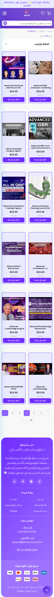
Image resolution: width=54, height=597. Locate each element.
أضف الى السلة (40, 99)
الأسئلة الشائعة (41, 505)
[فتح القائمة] (4, 13)
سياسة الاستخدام (40, 511)
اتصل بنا (13, 499)
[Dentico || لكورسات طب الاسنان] (27, 13)
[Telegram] (23, 481)
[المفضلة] (43, 13)
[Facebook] (39, 481)
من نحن (40, 499)
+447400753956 (27, 532)
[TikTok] (14, 481)
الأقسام (41, 31)
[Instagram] (31, 481)
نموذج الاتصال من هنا (27, 549)
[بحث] (5, 23)
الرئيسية (50, 31)
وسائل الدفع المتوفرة (13, 505)
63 (31, 420)
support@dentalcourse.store (27, 542)
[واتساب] (47, 590)
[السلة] (49, 13)
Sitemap (13, 511)
